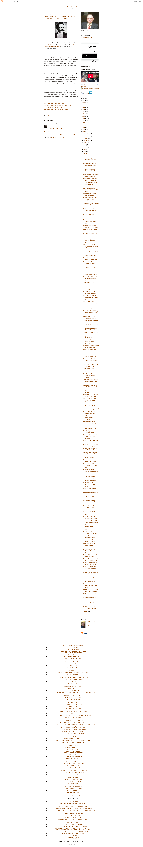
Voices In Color (73, 790)
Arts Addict (73, 669)
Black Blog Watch (73, 674)
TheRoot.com (73, 783)
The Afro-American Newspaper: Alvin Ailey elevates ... (89, 221)
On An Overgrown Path (73, 756)
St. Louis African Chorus (73, 824)
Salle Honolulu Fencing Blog (73, 763)
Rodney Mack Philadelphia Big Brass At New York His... (90, 278)
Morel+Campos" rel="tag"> (54, 103)
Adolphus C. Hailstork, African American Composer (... (89, 417)
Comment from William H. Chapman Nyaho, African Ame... (90, 513)
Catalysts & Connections (73, 679)
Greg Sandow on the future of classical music (73, 715)
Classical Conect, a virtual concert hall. (73, 806)
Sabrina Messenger (73, 761)
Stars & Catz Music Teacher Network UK (73, 831)
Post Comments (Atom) (57, 137)
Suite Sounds (73, 835)
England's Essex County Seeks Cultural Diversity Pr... (90, 165)
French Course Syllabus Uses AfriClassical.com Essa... (89, 216)
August (86, 142)
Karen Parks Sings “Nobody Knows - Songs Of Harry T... (90, 312)
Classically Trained (73, 685)
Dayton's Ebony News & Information (73, 694)
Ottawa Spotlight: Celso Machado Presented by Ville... (90, 240)
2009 (83, 129)
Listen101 (73, 737)
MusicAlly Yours (73, 745)
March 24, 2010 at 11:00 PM (57, 128)
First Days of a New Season (73, 704)
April (85, 151)
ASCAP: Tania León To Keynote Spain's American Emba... (90, 246)
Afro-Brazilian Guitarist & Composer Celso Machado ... (91, 502)
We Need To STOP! (73, 792)
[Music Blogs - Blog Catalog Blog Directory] (90, 90)
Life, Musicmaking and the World (73, 733)
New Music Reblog (73, 751)
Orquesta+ (46, 113)
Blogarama (83, 86)
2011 (83, 125)
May (85, 149)
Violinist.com (73, 838)
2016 (83, 114)
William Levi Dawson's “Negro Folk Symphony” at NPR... (90, 303)
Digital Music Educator (73, 695)
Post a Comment (48, 132)
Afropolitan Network (73, 661)
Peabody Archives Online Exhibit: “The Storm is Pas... (89, 210)
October (86, 138)
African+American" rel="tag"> (57, 111)
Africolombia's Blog (73, 658)
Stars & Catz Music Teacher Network (73, 826)
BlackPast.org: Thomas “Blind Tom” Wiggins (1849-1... (89, 375)
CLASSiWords (73, 688)
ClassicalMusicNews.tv (73, 686)
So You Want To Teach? (73, 767)
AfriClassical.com (86, 37)
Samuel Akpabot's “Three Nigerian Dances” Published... (90, 184)
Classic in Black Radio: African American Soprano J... (90, 171)
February (86, 156)
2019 (83, 107)
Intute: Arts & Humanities (73, 814)
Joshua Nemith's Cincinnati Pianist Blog (73, 729)
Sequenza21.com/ (73, 765)
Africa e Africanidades (73, 653)
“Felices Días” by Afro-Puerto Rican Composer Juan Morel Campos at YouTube (60, 18)
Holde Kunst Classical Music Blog (73, 722)
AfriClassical (72, 6)
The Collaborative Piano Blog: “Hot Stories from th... (90, 269)
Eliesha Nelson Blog (73, 701)
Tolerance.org (73, 837)
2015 (83, 116)
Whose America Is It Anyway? (73, 794)
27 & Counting (73, 647)
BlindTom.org (73, 801)
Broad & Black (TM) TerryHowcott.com (73, 678)
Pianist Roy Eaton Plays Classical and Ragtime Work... (89, 351)
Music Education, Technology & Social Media (73, 740)
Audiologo (73, 670)
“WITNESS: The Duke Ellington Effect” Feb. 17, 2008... (90, 484)
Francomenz (73, 706)
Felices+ (46, 107)
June (85, 147)
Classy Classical (73, 690)
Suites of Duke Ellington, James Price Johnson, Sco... (89, 528)
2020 (83, 105)
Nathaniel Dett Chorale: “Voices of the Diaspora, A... (90, 360)
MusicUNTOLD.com (73, 815)
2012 (83, 122)
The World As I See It (73, 781)
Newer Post (47, 134)
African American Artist (73, 656)
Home (61, 134)
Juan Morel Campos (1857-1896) (51, 40)
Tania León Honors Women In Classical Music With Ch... (90, 381)
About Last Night (73, 649)
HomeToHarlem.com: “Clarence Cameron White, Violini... (91, 190)
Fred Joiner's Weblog (73, 708)
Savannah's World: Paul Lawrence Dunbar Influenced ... (89, 341)
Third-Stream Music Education (73, 785)
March (85, 153)
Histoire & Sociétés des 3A (73, 720)
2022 (83, 100)
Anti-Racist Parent (73, 667)
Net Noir (73, 821)
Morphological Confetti (73, 738)
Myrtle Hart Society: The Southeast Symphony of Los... (90, 603)
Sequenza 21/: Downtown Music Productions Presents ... (90, 390)
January (86, 611)
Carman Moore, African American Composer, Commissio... (89, 423)
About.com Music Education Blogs (73, 651)
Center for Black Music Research (73, 803)
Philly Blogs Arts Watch (73, 760)
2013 (83, 120)
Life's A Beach (73, 735)
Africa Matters (73, 654)
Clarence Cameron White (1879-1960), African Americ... (90, 199)
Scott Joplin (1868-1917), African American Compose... (90, 545)
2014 (83, 118)
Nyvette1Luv (73, 754)
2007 (83, 614)
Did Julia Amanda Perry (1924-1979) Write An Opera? (89, 507)
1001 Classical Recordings (73, 645)
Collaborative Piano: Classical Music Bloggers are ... (90, 471)
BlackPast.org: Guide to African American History (73, 676)
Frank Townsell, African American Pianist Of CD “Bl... (90, 159)
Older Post (75, 134)
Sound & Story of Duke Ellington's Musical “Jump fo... (90, 551)
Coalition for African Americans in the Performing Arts (73, 692)
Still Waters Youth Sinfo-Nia (73, 833)
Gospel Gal (73, 713)
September (87, 140)
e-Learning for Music (73, 697)
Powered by (85, 61)
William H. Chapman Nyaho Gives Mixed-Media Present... (90, 436)
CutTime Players (73, 812)
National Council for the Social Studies (73, 819)
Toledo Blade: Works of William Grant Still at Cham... (89, 370)
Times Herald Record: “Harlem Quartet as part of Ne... (90, 284)
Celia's (73, 681)
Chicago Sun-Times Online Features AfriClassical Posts (90, 235)
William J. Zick (91, 621)
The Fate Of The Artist (73, 774)
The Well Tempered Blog (73, 779)
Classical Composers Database (73, 805)
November (87, 136)
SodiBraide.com (73, 822)
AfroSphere (73, 665)
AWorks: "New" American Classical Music (73, 672)
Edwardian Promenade (73, 699)
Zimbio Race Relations (73, 795)
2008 (83, 131)
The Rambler (73, 778)
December (87, 133)
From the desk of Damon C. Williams (73, 711)
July (85, 145)
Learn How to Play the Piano (73, 731)
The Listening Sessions (73, 776)
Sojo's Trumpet (73, 769)
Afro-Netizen (73, 660)
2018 (83, 109)
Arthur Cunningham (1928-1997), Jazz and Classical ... (90, 522)
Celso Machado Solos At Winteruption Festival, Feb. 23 (91, 297)
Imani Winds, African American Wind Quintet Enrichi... (90, 585)
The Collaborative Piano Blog (73, 772)
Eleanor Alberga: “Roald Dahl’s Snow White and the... (90, 465)
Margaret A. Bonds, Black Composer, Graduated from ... (90, 568)
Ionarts (73, 726)
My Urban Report (73, 749)
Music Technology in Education (73, 742)
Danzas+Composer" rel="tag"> (56, 109)
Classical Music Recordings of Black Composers (73, 808)
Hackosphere (73, 719)
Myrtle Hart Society (73, 817)
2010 (83, 127)
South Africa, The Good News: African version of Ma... (90, 400)
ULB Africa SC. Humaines (73, 788)
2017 (83, 111)
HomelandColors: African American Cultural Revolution (73, 724)
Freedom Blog (73, 710)
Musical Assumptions (73, 744)
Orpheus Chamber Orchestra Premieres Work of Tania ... (91, 205)
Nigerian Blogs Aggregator (73, 753)
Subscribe (89, 56)
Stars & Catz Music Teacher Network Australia (73, 828)
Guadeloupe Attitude (73, 717)
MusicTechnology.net (73, 747)
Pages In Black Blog (73, 758)
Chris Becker (73, 683)
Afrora (73, 663)
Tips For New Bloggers (73, 786)
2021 (83, 102)
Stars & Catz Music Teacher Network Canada (73, 830)
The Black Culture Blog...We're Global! (73, 770)
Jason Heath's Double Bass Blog (73, 728)
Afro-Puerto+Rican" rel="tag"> (57, 105)
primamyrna (51, 123)
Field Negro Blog (73, 703)
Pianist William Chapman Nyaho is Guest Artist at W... (90, 263)
